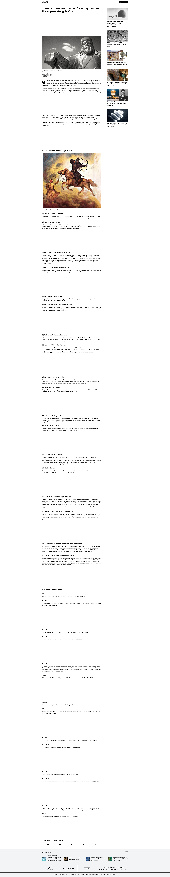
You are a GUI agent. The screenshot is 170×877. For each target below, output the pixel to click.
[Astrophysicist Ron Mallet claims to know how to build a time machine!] (88, 859)
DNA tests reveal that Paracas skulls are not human (76, 858)
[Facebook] (48, 844)
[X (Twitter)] (60, 844)
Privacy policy (121, 867)
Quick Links (105, 2)
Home (101, 867)
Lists (99, 2)
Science (74, 2)
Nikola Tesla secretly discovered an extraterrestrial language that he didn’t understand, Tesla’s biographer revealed (54, 859)
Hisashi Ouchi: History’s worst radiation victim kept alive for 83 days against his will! (120, 859)
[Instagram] (66, 868)
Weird (88, 2)
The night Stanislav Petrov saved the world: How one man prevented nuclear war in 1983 (116, 103)
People (94, 2)
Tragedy (61, 840)
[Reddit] (83, 844)
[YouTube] (73, 868)
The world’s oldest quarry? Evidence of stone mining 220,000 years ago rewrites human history (117, 64)
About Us (106, 867)
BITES (87, 868)
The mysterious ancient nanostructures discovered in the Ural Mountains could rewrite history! (117, 125)
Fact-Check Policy (104, 869)
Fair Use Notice (114, 869)
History (67, 2)
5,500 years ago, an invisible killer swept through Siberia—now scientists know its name (117, 44)
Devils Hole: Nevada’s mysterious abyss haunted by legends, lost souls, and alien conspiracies (117, 84)
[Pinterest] (72, 844)
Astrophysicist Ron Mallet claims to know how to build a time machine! (98, 859)
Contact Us (123, 869)
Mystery (81, 2)
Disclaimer (113, 867)
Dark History (46, 840)
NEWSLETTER (124, 2)
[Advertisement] (71, 26)
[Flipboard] (95, 844)
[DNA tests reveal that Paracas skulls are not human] (66, 859)
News (62, 2)
